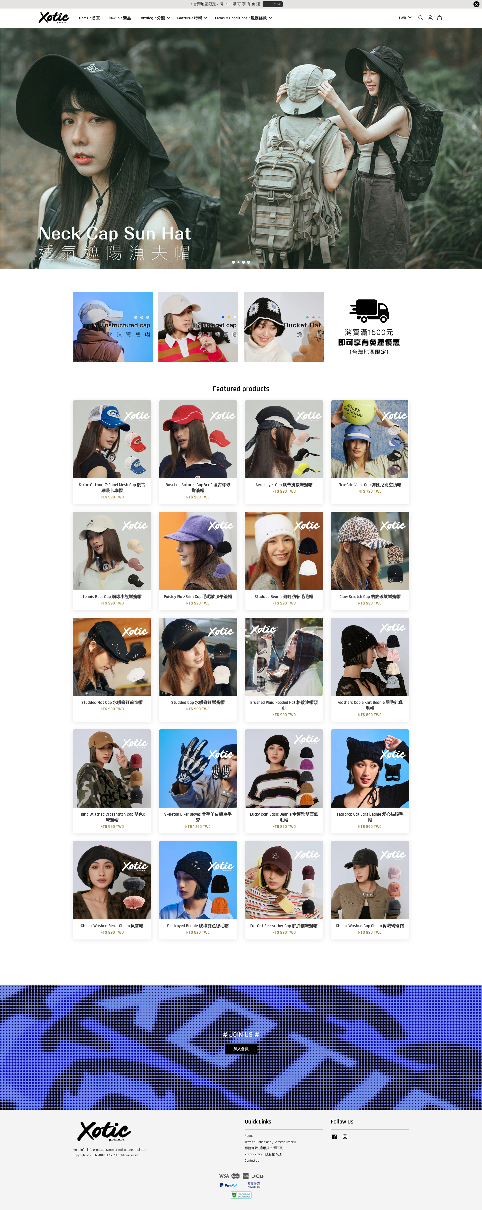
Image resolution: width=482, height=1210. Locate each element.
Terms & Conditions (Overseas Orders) (270, 1142)
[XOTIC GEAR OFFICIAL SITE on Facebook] (334, 1139)
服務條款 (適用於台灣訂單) (264, 1148)
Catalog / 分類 (152, 18)
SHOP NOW (273, 4)
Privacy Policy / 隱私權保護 (263, 1154)
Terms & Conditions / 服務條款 (240, 18)
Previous (10, 148)
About (249, 1136)
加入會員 (241, 1049)
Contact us (252, 1161)
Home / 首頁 (89, 18)
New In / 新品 (119, 18)
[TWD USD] (404, 18)
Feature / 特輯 (189, 18)
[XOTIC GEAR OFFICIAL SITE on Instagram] (344, 1139)
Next (471, 148)
